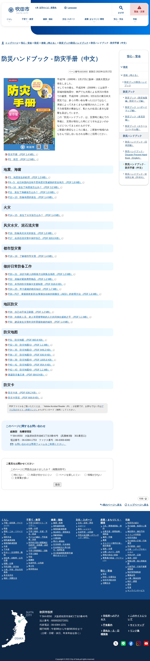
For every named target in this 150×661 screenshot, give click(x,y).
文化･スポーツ (68, 19)
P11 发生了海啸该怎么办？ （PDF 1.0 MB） (32, 192)
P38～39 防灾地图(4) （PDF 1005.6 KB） (30, 360)
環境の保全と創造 (110, 555)
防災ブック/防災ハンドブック (73, 43)
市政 (135, 19)
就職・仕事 (8, 563)
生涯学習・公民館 (36, 563)
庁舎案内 (107, 625)
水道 (5, 546)
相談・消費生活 (10, 578)
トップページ (11, 43)
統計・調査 (132, 581)
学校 (30, 557)
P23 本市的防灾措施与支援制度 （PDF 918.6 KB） (35, 284)
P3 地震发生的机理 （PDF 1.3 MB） (28, 177)
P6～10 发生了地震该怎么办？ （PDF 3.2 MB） (34, 187)
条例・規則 (132, 558)
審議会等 (131, 575)
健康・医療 (58, 523)
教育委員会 (33, 569)
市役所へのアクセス (110, 618)
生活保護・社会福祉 (61, 544)
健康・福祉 (48, 19)
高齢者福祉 (58, 535)
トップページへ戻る (138, 505)
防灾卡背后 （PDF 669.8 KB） (24, 397)
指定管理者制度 (134, 572)
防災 (36, 43)
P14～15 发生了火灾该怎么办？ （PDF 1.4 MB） (34, 215)
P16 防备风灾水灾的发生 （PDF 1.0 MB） (31, 233)
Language (72, 8)
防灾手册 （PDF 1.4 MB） (21, 154)
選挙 (129, 584)
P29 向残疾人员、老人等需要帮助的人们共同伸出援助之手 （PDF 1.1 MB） (48, 317)
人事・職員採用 (134, 578)
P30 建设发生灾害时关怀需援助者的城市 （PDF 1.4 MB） (39, 322)
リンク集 (134, 630)
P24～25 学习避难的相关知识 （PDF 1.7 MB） (33, 289)
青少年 (31, 566)
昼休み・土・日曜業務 (110, 632)
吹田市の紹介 (133, 523)
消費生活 (106, 583)
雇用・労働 (107, 537)
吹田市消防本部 (109, 580)
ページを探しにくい (69, 475)
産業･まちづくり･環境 (94, 19)
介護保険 (57, 538)
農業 (104, 540)
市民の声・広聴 (134, 555)
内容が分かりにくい (41, 475)
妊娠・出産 (33, 528)
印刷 (141, 498)
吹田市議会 (132, 537)
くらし (9, 19)
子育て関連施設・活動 (37, 550)
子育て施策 (33, 554)
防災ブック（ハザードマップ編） (136, 109)
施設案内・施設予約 (136, 531)
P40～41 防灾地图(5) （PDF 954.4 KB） (30, 365)
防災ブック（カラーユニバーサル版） (136, 128)
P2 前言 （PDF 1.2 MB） (22, 159)
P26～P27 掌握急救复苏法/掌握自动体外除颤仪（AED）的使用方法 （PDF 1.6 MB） (53, 294)
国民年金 (7, 537)
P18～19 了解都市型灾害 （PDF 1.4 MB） (31, 256)
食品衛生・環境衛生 (61, 532)
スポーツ (82, 526)
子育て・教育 (27, 19)
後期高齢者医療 (10, 543)
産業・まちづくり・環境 (111, 521)
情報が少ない (95, 475)
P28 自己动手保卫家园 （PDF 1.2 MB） (29, 312)
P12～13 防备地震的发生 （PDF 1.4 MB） (31, 197)
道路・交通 (107, 549)
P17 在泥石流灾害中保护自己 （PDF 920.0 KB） (34, 238)
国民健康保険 (9, 540)
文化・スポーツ (84, 519)
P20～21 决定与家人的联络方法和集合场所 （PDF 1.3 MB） (40, 274)
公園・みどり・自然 (111, 552)
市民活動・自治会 (11, 566)
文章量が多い (22, 478)
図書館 (31, 560)
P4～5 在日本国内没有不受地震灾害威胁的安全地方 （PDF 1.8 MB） (45, 182)
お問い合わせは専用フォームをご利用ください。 (40, 444)
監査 (129, 587)
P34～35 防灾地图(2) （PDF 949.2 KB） (30, 350)
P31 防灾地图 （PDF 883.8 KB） (26, 340)
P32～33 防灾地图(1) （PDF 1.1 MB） (29, 345)
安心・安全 (118, 19)
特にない (18, 475)
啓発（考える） (49, 43)
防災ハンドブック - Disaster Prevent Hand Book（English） (136, 154)
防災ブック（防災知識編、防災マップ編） (136, 99)
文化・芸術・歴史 (85, 523)
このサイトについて (137, 618)
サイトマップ (137, 625)
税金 (5, 528)
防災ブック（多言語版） (135, 118)
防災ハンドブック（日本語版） (136, 143)
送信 (57, 484)
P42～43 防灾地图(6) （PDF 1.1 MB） (29, 370)
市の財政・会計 (134, 546)
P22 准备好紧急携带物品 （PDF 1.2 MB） (31, 279)
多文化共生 (8, 575)
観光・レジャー (84, 529)
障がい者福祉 (59, 541)
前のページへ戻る (112, 505)
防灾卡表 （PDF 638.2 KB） (23, 392)
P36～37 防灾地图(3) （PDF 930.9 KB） (30, 355)
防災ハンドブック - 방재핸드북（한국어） (136, 175)
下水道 (6, 549)
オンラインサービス (136, 590)
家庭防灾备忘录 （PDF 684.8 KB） (26, 374)
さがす (121, 13)
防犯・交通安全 (109, 577)
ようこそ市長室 (134, 534)
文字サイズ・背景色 (47, 8)
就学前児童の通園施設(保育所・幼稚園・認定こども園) (38, 545)
